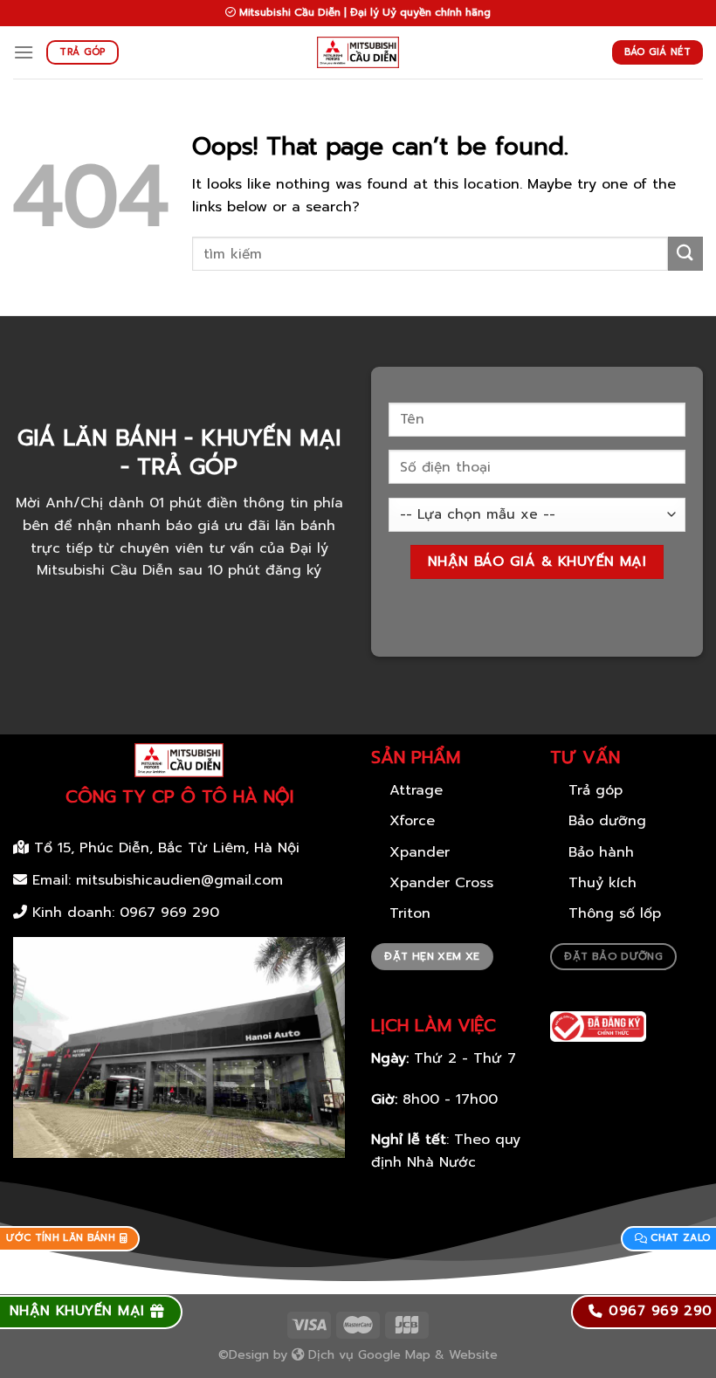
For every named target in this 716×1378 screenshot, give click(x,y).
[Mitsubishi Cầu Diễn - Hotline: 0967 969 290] (358, 52)
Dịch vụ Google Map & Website (401, 1354)
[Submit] (685, 254)
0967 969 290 (169, 912)
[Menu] (23, 52)
